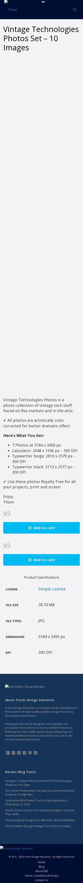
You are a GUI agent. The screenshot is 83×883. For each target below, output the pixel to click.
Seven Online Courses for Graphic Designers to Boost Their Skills (39, 812)
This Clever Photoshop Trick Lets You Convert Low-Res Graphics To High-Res (40, 792)
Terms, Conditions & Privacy (42, 875)
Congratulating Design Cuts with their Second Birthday (39, 820)
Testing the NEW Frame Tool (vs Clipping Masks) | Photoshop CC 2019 (36, 802)
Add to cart (44, 527)
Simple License (52, 588)
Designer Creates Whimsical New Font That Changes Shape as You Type (38, 783)
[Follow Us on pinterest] (24, 753)
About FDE (41, 871)
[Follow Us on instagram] (19, 753)
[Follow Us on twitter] (30, 753)
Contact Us (41, 880)
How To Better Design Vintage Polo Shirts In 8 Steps (38, 826)
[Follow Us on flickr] (13, 753)
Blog (41, 866)
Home (41, 862)
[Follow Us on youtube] (35, 753)
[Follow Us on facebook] (8, 753)
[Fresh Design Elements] (16, 848)
